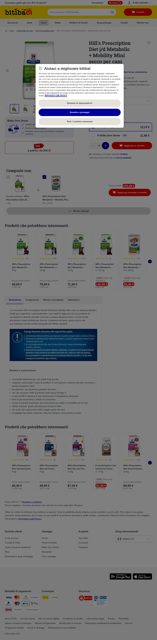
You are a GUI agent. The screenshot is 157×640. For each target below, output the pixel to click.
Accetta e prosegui (80, 112)
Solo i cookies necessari (79, 121)
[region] (80, 96)
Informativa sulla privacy (56, 96)
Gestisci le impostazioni (79, 103)
